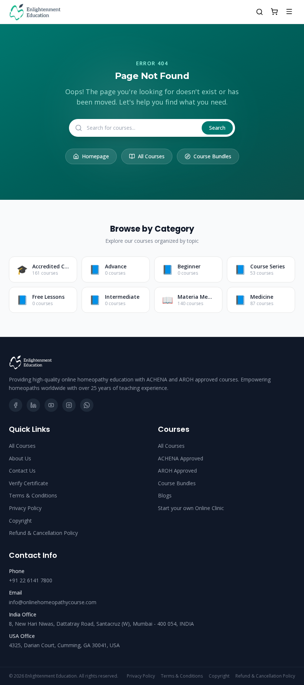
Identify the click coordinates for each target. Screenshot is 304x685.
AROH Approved (177, 470)
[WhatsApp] (86, 405)
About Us (20, 458)
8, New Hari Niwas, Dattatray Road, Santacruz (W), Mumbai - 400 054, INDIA (101, 623)
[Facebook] (15, 405)
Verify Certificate (28, 483)
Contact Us (22, 470)
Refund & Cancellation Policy (43, 532)
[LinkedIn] (33, 405)
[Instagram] (69, 405)
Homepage (95, 156)
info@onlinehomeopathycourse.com (52, 602)
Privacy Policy (25, 508)
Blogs (165, 495)
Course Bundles (212, 156)
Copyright (20, 520)
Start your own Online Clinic (191, 508)
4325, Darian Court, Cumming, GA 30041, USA (64, 645)
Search (217, 127)
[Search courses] (259, 12)
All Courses (151, 156)
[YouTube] (51, 405)
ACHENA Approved (180, 458)
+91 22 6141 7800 (30, 580)
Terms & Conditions (33, 495)
